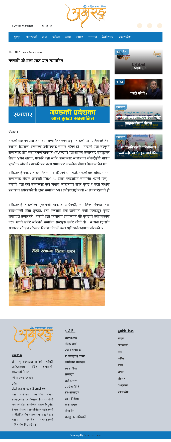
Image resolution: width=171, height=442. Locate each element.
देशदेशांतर (107, 37)
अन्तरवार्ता (31, 37)
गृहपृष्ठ (17, 37)
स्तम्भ (68, 37)
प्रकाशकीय (125, 37)
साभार (79, 37)
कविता (56, 37)
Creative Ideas (93, 435)
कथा (44, 37)
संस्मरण (92, 37)
